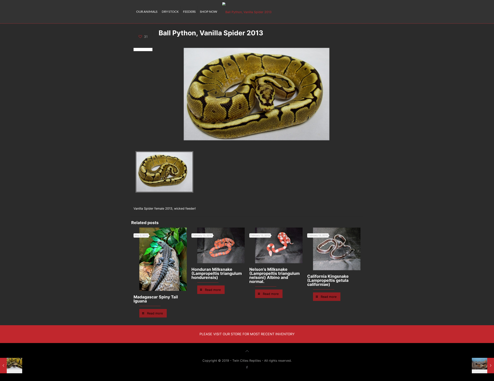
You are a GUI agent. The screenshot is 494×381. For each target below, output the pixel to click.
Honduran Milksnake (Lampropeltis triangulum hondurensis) (216, 273)
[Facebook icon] (247, 367)
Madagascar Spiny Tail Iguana (156, 299)
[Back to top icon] (247, 351)
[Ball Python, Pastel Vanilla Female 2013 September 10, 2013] (11, 365)
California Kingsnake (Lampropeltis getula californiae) (328, 280)
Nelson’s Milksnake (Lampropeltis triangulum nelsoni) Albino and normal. (274, 275)
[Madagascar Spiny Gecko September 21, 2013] (483, 365)
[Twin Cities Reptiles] (247, 11)
